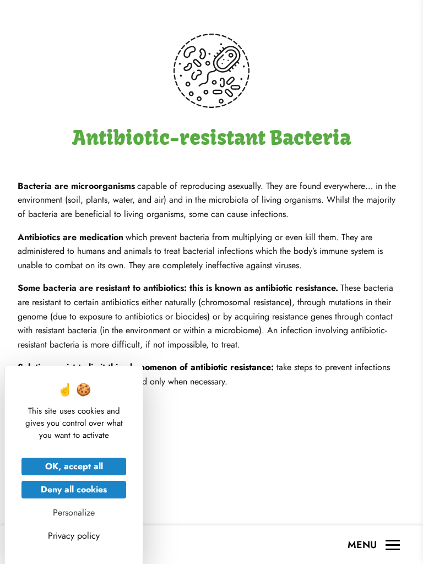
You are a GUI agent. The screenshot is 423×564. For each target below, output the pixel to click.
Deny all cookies (74, 489)
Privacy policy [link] (74, 535)
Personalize (74, 512)
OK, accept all (74, 466)
